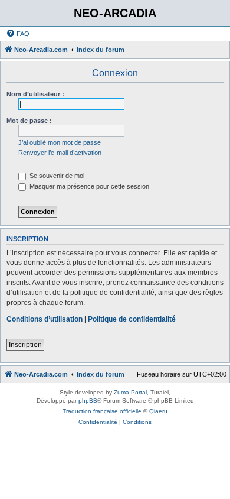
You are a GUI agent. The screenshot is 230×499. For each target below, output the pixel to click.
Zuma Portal (130, 392)
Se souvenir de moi (56, 175)
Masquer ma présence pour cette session (88, 186)
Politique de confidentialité (132, 319)
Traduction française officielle (102, 411)
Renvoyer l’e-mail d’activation (59, 152)
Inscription (25, 345)
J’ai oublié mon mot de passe (59, 142)
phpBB (87, 400)
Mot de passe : (29, 120)
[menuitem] (17, 34)
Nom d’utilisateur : (35, 94)
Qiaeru (158, 411)
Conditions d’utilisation (44, 319)
